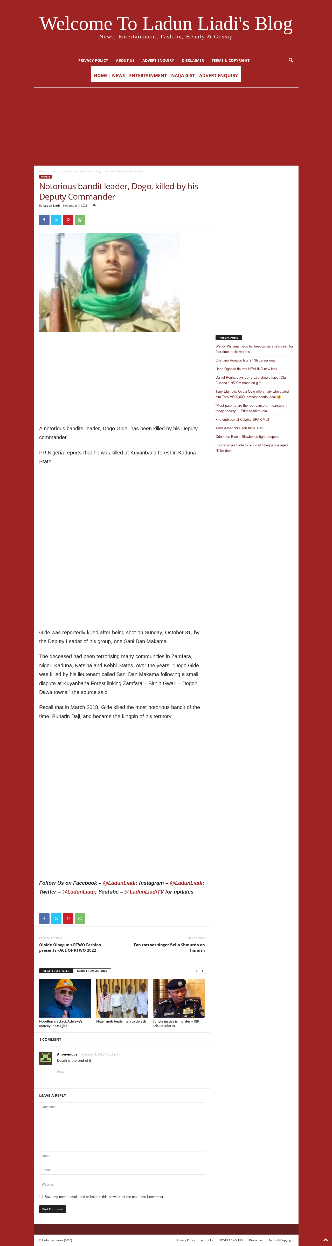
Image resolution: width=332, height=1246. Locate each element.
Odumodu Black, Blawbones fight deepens (247, 437)
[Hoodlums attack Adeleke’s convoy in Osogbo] (65, 998)
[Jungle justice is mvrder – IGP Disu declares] (179, 998)
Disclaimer (193, 60)
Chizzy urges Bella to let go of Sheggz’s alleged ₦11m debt (252, 448)
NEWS (118, 75)
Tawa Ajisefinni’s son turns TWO (240, 428)
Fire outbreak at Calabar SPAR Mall (242, 419)
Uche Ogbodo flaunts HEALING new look (246, 369)
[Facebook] (44, 220)
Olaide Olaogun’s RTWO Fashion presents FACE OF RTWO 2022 (70, 947)
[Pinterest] (68, 220)
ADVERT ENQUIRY (158, 60)
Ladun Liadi (51, 205)
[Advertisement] (166, 126)
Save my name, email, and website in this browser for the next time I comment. (104, 1197)
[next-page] (202, 971)
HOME (101, 75)
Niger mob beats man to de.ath (121, 1021)
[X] (56, 220)
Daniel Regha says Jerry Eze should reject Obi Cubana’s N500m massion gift (251, 380)
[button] (290, 60)
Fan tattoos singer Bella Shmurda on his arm (169, 947)
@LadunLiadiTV (144, 892)
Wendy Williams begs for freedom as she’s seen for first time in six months (254, 349)
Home (42, 171)
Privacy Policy (93, 60)
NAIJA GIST (183, 75)
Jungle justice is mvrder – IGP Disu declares (176, 1023)
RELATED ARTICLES (56, 971)
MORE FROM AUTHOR (92, 971)
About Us (125, 60)
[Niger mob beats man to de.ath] (122, 998)
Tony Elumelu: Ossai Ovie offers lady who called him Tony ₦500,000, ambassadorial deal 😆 (252, 394)
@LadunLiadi (119, 883)
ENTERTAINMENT (148, 75)
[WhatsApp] (80, 220)
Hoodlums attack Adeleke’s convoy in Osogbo (60, 1023)
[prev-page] (196, 971)
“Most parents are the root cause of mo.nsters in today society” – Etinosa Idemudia (252, 408)
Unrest (55, 171)
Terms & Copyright (231, 60)
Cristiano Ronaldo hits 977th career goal (245, 360)
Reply (60, 1071)
